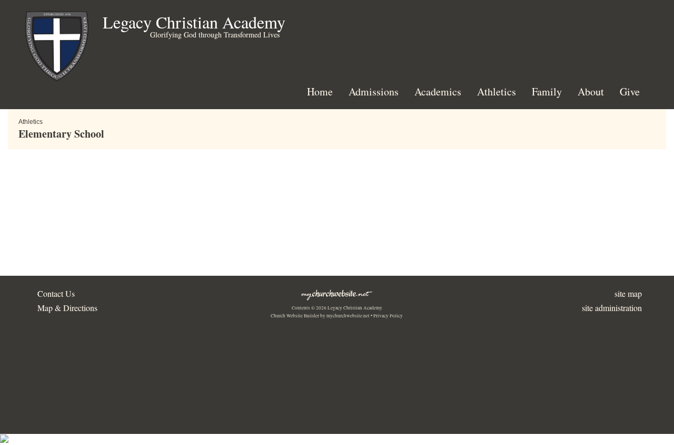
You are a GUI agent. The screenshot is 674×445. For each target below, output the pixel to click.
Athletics (496, 91)
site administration (612, 307)
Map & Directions (64, 307)
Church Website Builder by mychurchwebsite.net (320, 316)
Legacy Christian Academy (194, 22)
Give (630, 91)
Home (320, 91)
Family (547, 91)
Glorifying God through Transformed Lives (215, 35)
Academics (437, 91)
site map (628, 293)
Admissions (374, 91)
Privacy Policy (388, 316)
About (591, 91)
